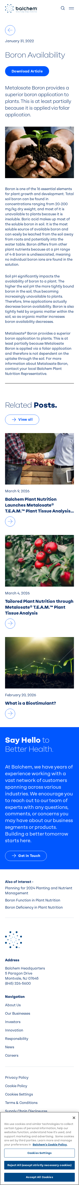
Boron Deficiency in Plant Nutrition (34, 907)
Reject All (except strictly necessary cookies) (39, 1165)
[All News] (10, 30)
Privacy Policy (16, 1078)
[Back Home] (21, 8)
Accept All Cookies (39, 1177)
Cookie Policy (16, 1086)
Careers (11, 1056)
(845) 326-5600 (18, 983)
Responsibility (16, 1039)
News (9, 1047)
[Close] (74, 1117)
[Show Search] (63, 8)
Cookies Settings (39, 1153)
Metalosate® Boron (21, 333)
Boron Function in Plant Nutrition (32, 900)
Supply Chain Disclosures (26, 1111)
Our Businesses (17, 1014)
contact (12, 369)
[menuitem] (39, 1005)
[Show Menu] (71, 8)
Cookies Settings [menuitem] (19, 1094)
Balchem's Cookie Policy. (50, 1144)
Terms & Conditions (21, 1103)
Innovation (14, 1030)
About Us (13, 1005)
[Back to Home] (13, 939)
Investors (12, 1022)
